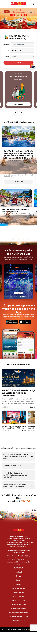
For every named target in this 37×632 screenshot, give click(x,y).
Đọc (31, 407)
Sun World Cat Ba (18, 588)
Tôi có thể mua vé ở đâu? (12, 466)
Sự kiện (18, 580)
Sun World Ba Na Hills (18, 608)
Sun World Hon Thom (19, 604)
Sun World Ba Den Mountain (18, 613)
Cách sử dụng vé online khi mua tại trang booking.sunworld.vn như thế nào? (15, 456)
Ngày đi (6, 50)
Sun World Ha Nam (18, 592)
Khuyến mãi (18, 572)
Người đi (6, 57)
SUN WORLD (18, 568)
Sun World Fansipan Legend (18, 617)
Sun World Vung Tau (18, 621)
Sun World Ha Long (18, 596)
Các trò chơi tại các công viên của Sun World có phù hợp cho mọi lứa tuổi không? (15, 475)
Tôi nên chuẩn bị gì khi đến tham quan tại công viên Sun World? (14, 485)
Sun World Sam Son (18, 600)
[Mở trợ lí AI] (32, 66)
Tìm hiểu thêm (18, 182)
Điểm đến (6, 44)
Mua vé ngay (18, 104)
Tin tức (18, 576)
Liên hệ (18, 584)
